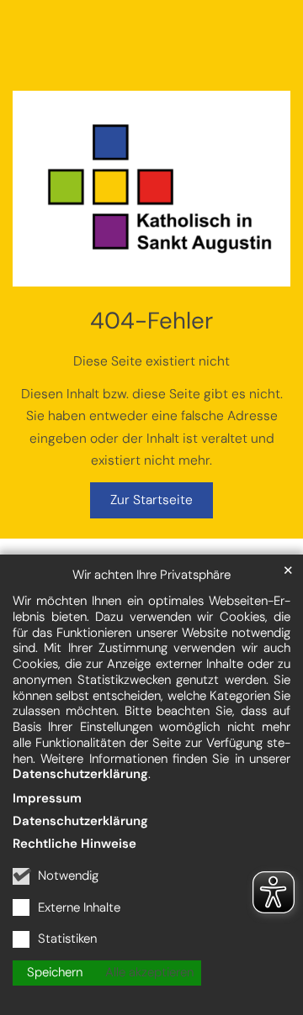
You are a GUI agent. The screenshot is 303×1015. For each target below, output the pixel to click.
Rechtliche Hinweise (74, 843)
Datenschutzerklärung (80, 773)
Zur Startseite (151, 500)
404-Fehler (151, 321)
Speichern (54, 972)
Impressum (47, 798)
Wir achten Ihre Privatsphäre (151, 575)
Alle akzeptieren (149, 972)
